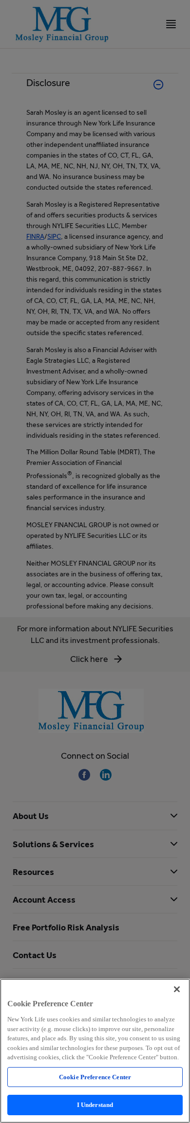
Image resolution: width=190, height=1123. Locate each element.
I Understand (95, 1104)
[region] (95, 1051)
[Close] (177, 989)
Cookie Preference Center (95, 1077)
